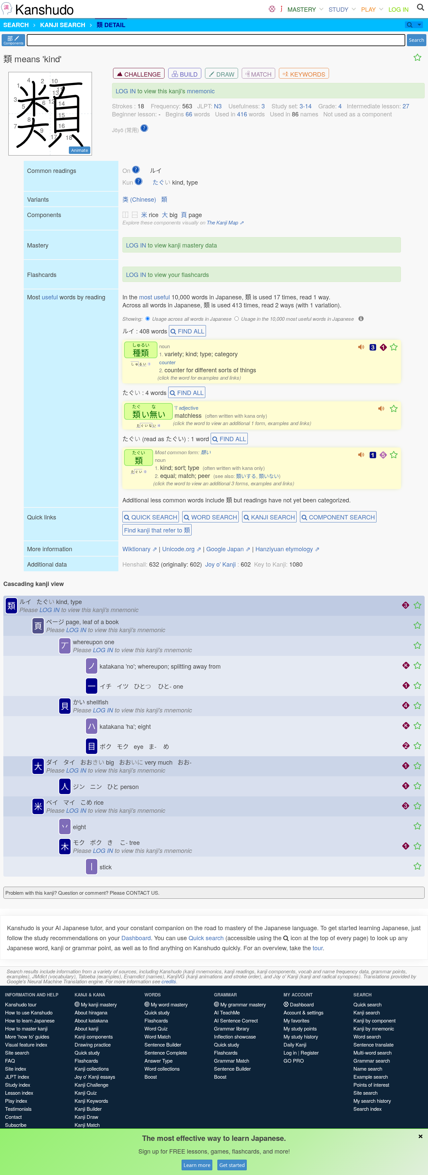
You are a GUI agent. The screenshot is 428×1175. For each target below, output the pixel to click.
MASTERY (302, 9)
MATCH (260, 74)
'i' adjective (186, 407)
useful (50, 296)
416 (242, 113)
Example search (370, 1076)
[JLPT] (281, 9)
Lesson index (19, 1092)
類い (206, 452)
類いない (269, 475)
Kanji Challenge (91, 1084)
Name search (367, 1068)
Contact (13, 1116)
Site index (15, 1068)
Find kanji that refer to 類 (157, 529)
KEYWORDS (307, 74)
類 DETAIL (111, 24)
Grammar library (231, 1028)
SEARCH (16, 24)
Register (310, 1052)
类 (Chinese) (139, 199)
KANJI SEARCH (272, 516)
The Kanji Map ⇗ (225, 222)
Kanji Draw (86, 1116)
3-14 (306, 105)
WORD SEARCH (213, 516)
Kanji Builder (88, 1108)
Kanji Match (87, 1124)
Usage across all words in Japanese (191, 318)
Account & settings (303, 1012)
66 (189, 113)
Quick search (206, 937)
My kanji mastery (98, 1004)
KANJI (62, 24)
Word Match (157, 1036)
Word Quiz (156, 1028)
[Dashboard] (272, 9)
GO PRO (294, 1060)
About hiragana (91, 1012)
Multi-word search (372, 1052)
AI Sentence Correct (236, 1020)
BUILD (188, 74)
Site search (17, 1052)
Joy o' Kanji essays (95, 1076)
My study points (300, 1028)
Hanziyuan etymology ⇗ (287, 548)
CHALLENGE (142, 74)
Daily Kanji (295, 1044)
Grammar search (371, 1060)
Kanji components (94, 1036)
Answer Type (158, 1060)
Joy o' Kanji (220, 564)
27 (406, 105)
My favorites (296, 1020)
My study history (301, 1036)
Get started (232, 1165)
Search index (367, 1108)
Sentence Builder (162, 1044)
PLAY (368, 9)
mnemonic (201, 90)
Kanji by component (374, 1020)
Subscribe (15, 1124)
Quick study (87, 1052)
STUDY (338, 9)
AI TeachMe (227, 1012)
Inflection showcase (235, 1036)
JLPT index (17, 1076)
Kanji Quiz (86, 1092)
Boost (150, 1076)
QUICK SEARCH (153, 516)
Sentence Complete (165, 1052)
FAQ (10, 1060)
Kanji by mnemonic (373, 1028)
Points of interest (371, 1084)
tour (318, 947)
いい (149, 411)
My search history (372, 1100)
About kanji (86, 1028)
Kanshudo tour (20, 1004)
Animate (79, 150)
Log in (290, 1052)
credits (169, 981)
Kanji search (366, 1012)
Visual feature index (26, 1044)
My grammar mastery (242, 1004)
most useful (154, 296)
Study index (17, 1084)
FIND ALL (190, 330)
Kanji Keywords (91, 1100)
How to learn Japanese (30, 1020)
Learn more (197, 1165)
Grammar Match (231, 1060)
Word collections (162, 1068)
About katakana (91, 1020)
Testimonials (18, 1108)
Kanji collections (92, 1068)
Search (416, 40)
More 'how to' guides (27, 1036)
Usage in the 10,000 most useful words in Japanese (297, 318)
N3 (218, 105)
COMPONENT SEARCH (341, 516)
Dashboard (136, 937)
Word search (367, 1036)
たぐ (161, 182)
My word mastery (168, 1004)
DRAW (224, 74)
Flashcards (86, 1060)
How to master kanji (26, 1028)
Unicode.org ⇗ (181, 548)
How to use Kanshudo (28, 1012)
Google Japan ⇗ (228, 548)
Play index (16, 1100)
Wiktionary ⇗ (139, 548)
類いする (246, 475)
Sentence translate (373, 1044)
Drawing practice (93, 1044)
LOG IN (399, 9)
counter (167, 362)
